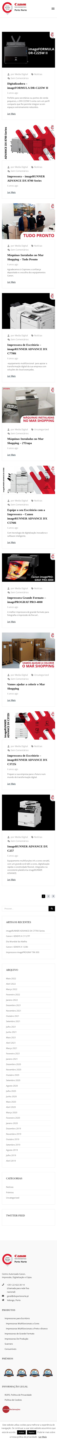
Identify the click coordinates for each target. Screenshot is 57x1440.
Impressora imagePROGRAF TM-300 (22, 952)
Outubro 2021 (12, 1016)
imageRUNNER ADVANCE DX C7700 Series (25, 930)
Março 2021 (11, 1048)
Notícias (38, 74)
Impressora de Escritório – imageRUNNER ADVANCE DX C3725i (27, 760)
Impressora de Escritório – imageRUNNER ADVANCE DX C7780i (27, 349)
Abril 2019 (11, 1160)
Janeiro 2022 (12, 1000)
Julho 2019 (11, 1155)
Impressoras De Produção (16, 1338)
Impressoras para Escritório (17, 1318)
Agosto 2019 (12, 1150)
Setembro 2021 (13, 1021)
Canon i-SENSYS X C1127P (18, 936)
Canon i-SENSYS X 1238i (17, 946)
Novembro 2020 (13, 1069)
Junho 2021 (11, 1032)
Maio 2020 (11, 1101)
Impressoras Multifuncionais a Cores (22, 1323)
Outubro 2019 (12, 1139)
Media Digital (21, 74)
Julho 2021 (11, 1026)
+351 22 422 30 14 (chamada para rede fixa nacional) (18, 1288)
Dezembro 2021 (13, 1005)
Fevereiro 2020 (13, 1117)
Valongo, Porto (14, 1300)
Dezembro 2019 (13, 1128)
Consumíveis (10, 1349)
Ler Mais (11, 113)
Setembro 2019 (13, 1144)
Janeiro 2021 (12, 1059)
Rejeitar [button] (32, 1432)
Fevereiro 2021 (13, 1053)
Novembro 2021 (13, 1010)
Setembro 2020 (13, 1080)
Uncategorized (41, 429)
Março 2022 (11, 989)
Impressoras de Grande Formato (19, 1333)
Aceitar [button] (21, 1432)
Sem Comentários (20, 78)
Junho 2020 (11, 1096)
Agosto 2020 (12, 1085)
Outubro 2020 (12, 1075)
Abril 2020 (11, 1107)
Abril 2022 (11, 983)
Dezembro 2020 (13, 1064)
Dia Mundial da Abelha (16, 941)
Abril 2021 (11, 1042)
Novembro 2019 (13, 1134)
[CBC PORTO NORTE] (14, 8)
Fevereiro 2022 (13, 994)
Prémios (10, 1192)
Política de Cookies (13, 1400)
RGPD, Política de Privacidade (18, 1394)
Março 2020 (11, 1112)
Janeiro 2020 (12, 1123)
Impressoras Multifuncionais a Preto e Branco (27, 1328)
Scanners (9, 1343)
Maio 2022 (11, 978)
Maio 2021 (11, 1037)
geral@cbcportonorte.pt (18, 1296)
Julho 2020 (11, 1091)
